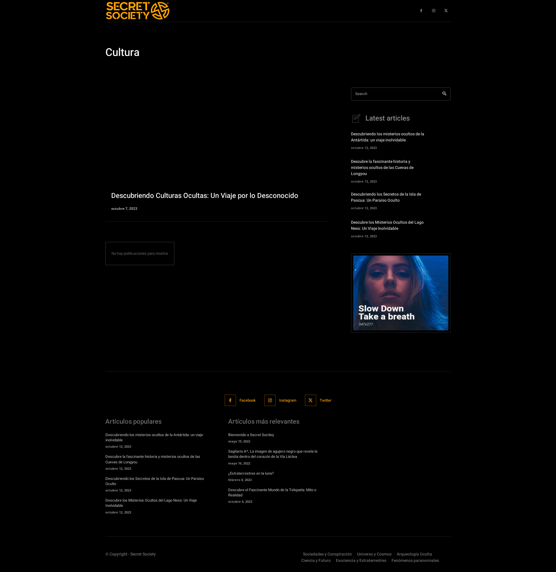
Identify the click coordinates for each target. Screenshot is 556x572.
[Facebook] (230, 400)
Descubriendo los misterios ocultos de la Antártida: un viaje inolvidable (387, 137)
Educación (165, 69)
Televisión (232, 69)
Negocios (211, 69)
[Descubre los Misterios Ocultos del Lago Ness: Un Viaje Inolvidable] (441, 228)
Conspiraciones (120, 69)
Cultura (144, 69)
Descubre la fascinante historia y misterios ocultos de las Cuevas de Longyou (382, 168)
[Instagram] (270, 400)
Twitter (326, 400)
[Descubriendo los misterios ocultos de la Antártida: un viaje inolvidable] (441, 140)
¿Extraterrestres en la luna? (251, 473)
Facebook (247, 400)
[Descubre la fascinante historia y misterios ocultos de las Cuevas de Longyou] (441, 169)
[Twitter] (310, 400)
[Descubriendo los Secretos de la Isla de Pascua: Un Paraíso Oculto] (441, 200)
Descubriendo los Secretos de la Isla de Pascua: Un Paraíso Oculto (386, 197)
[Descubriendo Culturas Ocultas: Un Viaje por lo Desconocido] (216, 149)
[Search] (444, 94)
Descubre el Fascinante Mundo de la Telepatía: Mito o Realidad (272, 492)
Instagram (287, 400)
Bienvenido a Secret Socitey (251, 435)
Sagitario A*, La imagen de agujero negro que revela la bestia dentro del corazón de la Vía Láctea (272, 454)
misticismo (188, 69)
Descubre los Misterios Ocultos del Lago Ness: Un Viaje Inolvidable (387, 225)
